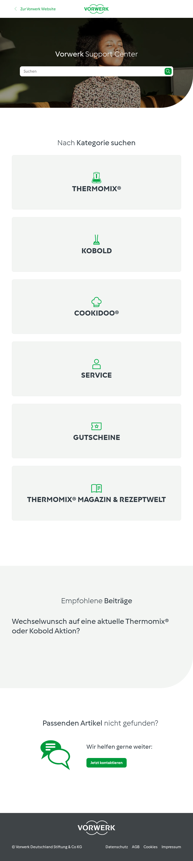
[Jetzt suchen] (168, 71)
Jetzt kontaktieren (106, 763)
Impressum (171, 847)
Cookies (150, 847)
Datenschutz (117, 847)
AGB (135, 847)
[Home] (96, 9)
